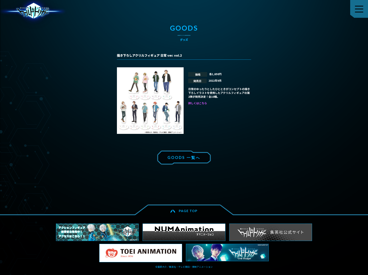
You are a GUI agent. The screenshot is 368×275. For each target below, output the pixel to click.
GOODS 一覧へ (184, 157)
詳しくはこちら (197, 103)
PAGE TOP (188, 211)
